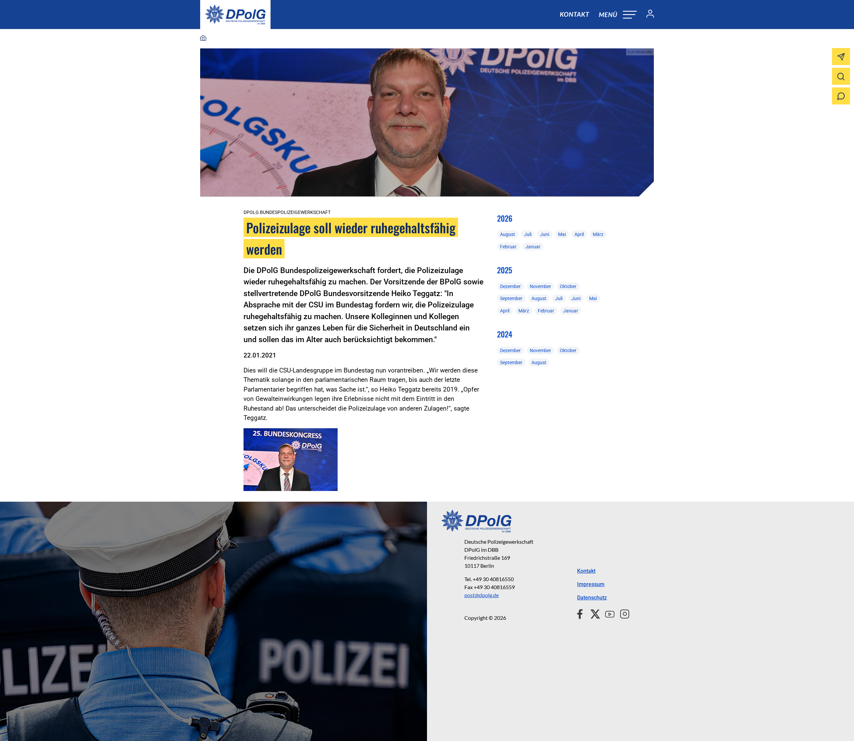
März (598, 234)
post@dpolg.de (481, 595)
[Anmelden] (647, 14)
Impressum (590, 584)
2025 (504, 270)
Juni (544, 234)
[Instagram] (621, 613)
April (579, 234)
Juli (527, 234)
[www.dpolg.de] (203, 38)
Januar (532, 246)
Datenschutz (592, 597)
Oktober (568, 286)
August (507, 234)
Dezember (510, 286)
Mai (562, 234)
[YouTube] (607, 613)
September (511, 298)
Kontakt (574, 14)
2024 (504, 334)
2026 (504, 218)
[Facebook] (581, 613)
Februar (508, 246)
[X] (592, 613)
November (540, 286)
